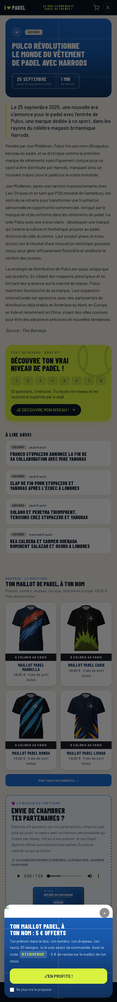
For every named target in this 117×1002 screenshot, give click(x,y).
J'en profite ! (58, 976)
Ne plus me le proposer (34, 989)
